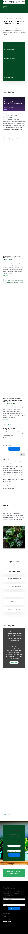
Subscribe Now (14, 449)
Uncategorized (12, 403)
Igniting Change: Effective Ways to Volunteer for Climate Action (13, 737)
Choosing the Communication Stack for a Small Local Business (14, 633)
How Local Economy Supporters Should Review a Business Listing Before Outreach (12, 400)
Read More (14, 662)
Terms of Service (7, 921)
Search (22, 454)
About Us (5, 916)
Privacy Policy (6, 919)
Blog (11, 117)
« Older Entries (7, 424)
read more (5, 133)
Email (4, 442)
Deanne (10, 638)
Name (4, 437)
